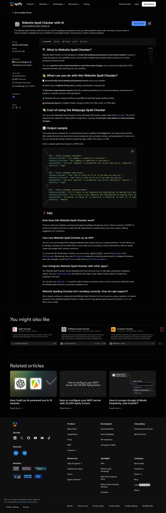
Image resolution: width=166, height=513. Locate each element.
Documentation (107, 429)
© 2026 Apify (147, 506)
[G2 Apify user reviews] (17, 476)
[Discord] (42, 438)
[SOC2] (25, 453)
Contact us (138, 469)
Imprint (69, 506)
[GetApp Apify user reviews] (16, 469)
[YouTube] (35, 438)
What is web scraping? (106, 470)
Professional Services (143, 429)
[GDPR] (16, 453)
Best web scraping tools (109, 478)
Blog (136, 479)
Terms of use (82, 506)
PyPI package (48, 256)
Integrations (72, 434)
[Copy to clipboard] (132, 151)
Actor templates (107, 434)
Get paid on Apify (108, 445)
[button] (76, 423)
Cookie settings (131, 506)
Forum (69, 474)
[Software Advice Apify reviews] (26, 469)
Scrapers (104, 492)
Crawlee (70, 450)
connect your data (63, 274)
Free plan (121, 115)
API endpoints (78, 256)
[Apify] (16, 4)
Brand (136, 490)
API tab (71, 259)
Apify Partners (140, 434)
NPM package (115, 253)
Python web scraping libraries (110, 485)
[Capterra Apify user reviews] (40, 469)
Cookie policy (114, 506)
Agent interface (74, 479)
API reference (106, 440)
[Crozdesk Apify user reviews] (38, 476)
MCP (69, 445)
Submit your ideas (75, 469)
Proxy (69, 440)
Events (137, 474)
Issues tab (127, 299)
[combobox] (149, 23)
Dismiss (26, 507)
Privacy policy (98, 506)
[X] (22, 438)
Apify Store (72, 429)
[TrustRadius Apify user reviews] (27, 476)
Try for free (139, 23)
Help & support (73, 463)
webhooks (61, 282)
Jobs (142, 485)
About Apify (139, 463)
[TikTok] (49, 438)
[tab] (46, 42)
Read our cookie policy (27, 502)
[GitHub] (29, 438)
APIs (102, 463)
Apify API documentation (95, 259)
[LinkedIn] (15, 438)
